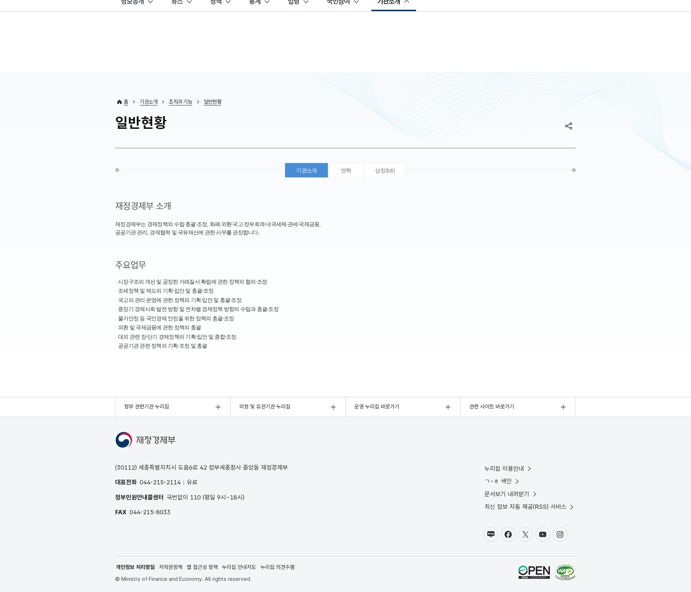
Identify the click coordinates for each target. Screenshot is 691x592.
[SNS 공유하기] (568, 126)
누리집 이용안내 (504, 468)
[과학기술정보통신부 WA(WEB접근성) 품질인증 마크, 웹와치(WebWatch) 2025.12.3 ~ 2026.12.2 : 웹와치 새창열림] (565, 573)
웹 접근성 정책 (202, 567)
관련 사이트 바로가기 (491, 406)
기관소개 (148, 102)
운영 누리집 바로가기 (376, 406)
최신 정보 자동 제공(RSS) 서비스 (525, 506)
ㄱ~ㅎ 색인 (498, 481)
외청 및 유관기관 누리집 (264, 406)
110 (195, 497)
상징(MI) (385, 170)
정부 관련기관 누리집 (146, 406)
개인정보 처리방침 (135, 567)
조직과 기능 (180, 102)
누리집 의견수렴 (278, 567)
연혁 (346, 170)
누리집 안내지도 (239, 567)
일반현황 (212, 102)
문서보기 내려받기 (506, 494)
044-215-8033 (150, 512)
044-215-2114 (160, 482)
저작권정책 (170, 567)
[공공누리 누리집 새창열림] (534, 573)
